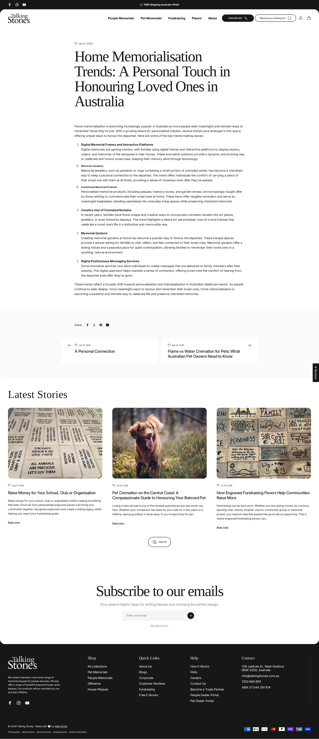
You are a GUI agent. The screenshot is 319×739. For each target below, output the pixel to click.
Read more (14, 522)
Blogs (143, 672)
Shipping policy (60, 732)
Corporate (146, 678)
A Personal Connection (95, 351)
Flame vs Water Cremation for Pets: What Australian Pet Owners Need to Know (204, 354)
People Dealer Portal (204, 695)
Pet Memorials (97, 672)
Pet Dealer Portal (202, 701)
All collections (97, 666)
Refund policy (28, 732)
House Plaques (98, 689)
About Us (145, 666)
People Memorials (100, 678)
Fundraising (147, 689)
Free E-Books (148, 695)
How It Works (199, 666)
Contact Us (198, 683)
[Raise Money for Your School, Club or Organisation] (55, 443)
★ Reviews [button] (316, 372)
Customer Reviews (152, 683)
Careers (195, 678)
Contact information (78, 732)
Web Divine (61, 726)
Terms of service (43, 732)
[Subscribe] (190, 615)
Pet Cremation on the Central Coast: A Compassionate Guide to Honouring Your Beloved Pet (159, 495)
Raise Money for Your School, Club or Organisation (52, 492)
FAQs (193, 672)
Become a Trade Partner (207, 689)
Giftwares (94, 683)
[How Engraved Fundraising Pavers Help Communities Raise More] (264, 443)
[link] (238, 18)
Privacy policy (14, 732)
